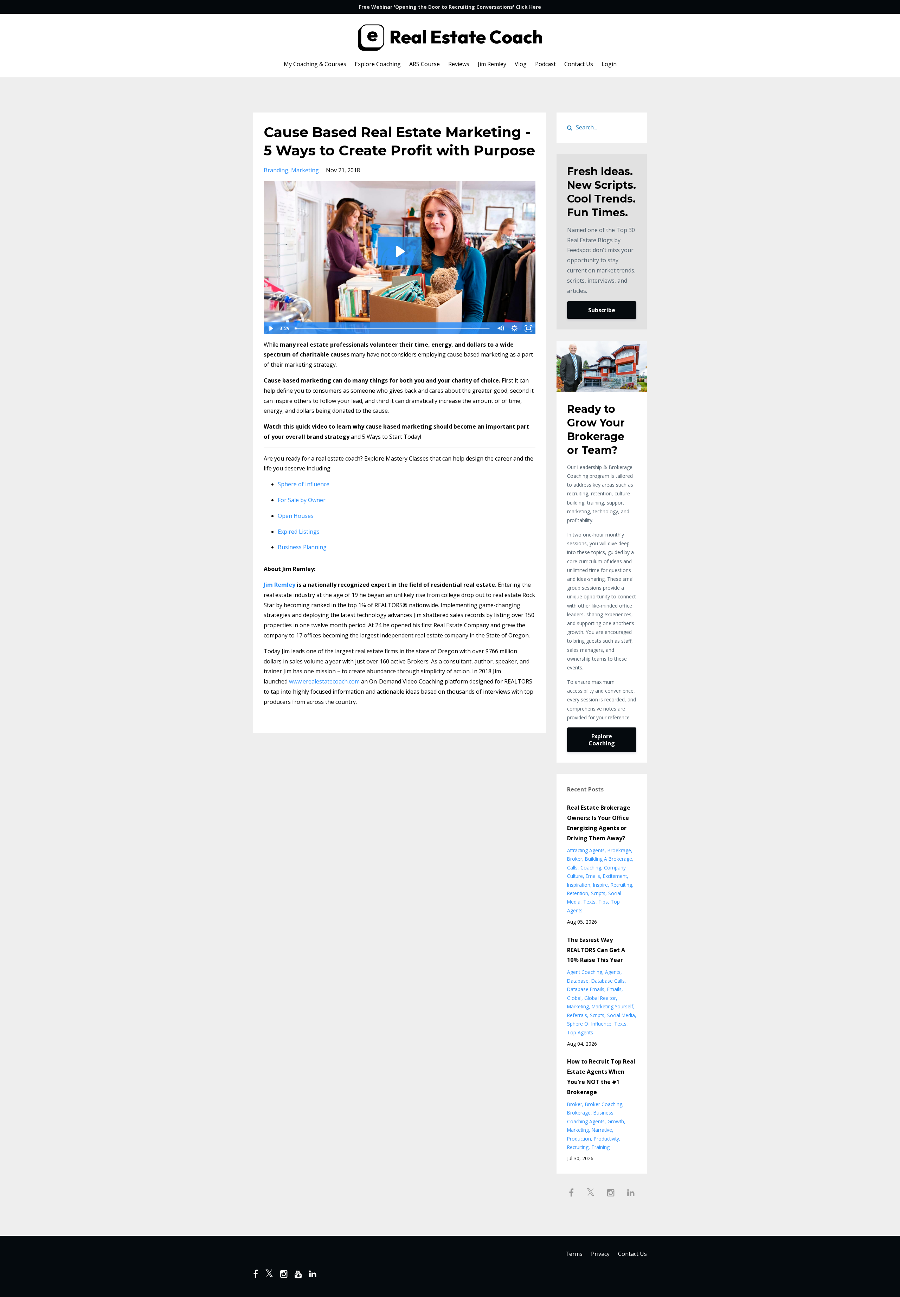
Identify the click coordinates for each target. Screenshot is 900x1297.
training (600, 1147)
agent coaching (584, 972)
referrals (577, 1015)
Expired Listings (299, 531)
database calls (608, 980)
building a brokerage (608, 858)
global (574, 998)
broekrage (619, 850)
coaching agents (586, 1121)
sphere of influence (589, 1023)
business (603, 1112)
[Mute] (501, 328)
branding (276, 170)
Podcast (545, 64)
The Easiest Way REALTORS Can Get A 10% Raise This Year (596, 950)
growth (616, 1121)
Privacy (600, 1254)
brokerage (579, 1112)
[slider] (393, 328)
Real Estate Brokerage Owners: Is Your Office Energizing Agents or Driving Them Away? (598, 823)
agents (613, 972)
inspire (600, 884)
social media (621, 1015)
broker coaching (603, 1104)
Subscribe (601, 310)
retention (577, 893)
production (579, 1138)
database (578, 980)
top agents (580, 1032)
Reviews (458, 64)
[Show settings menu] (515, 328)
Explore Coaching (378, 64)
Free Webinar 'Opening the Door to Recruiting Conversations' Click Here (450, 7)
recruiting (621, 884)
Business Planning (302, 547)
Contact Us (578, 64)
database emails (585, 989)
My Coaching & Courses (315, 64)
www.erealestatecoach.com (325, 681)
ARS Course (424, 64)
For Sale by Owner (302, 500)
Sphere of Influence (303, 484)
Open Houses (296, 516)
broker (574, 858)
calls (572, 867)
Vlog (521, 64)
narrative (602, 1129)
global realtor (600, 998)
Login (609, 64)
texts (589, 901)
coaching (590, 867)
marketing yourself (612, 1006)
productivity (606, 1138)
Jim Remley (492, 64)
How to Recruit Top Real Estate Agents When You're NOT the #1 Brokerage (601, 1077)
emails (593, 876)
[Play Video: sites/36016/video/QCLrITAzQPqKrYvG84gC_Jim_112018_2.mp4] (400, 251)
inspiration (578, 884)
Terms (574, 1254)
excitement (615, 876)
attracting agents (586, 850)
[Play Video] (270, 328)
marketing (305, 170)
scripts (598, 893)
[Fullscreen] (529, 328)
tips (603, 901)
